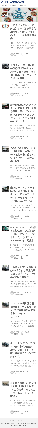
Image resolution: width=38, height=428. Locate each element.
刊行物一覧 (13, 5)
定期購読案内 (22, 5)
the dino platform (21, 425)
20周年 (8, 15)
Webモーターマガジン (22, 54)
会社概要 (5, 5)
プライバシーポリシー (22, 420)
